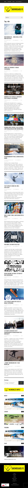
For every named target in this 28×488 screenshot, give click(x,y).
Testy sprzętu (18, 1)
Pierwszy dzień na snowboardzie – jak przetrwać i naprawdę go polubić (14, 437)
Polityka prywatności (15, 484)
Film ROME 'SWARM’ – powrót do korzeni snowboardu (14, 454)
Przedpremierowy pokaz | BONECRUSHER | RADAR (14, 157)
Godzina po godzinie (8, 459)
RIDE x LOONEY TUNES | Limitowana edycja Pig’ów (14, 216)
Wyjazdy (14, 479)
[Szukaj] (21, 383)
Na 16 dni (14, 459)
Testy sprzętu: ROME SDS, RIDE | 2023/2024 (11, 186)
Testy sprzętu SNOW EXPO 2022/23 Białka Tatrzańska (12, 302)
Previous (21, 395)
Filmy (13, 1)
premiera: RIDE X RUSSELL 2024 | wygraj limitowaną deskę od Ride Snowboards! (13, 128)
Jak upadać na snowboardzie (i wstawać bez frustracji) (14, 406)
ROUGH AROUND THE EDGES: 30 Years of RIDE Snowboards (13, 274)
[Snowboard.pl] (14, 11)
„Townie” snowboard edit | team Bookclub (12, 363)
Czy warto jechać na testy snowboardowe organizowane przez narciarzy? (13, 332)
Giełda (14, 477)
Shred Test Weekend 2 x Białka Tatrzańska (11, 68)
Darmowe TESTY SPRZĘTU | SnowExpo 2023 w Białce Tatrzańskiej (13, 97)
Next (23, 395)
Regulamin (15, 483)
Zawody (14, 419)
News (5, 1)
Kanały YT (15, 481)
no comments (15, 40)
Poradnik (9, 1)
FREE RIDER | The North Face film (11, 244)
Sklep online (14, 478)
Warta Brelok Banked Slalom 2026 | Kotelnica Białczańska (14, 422)
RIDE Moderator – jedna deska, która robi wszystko (13, 37)
